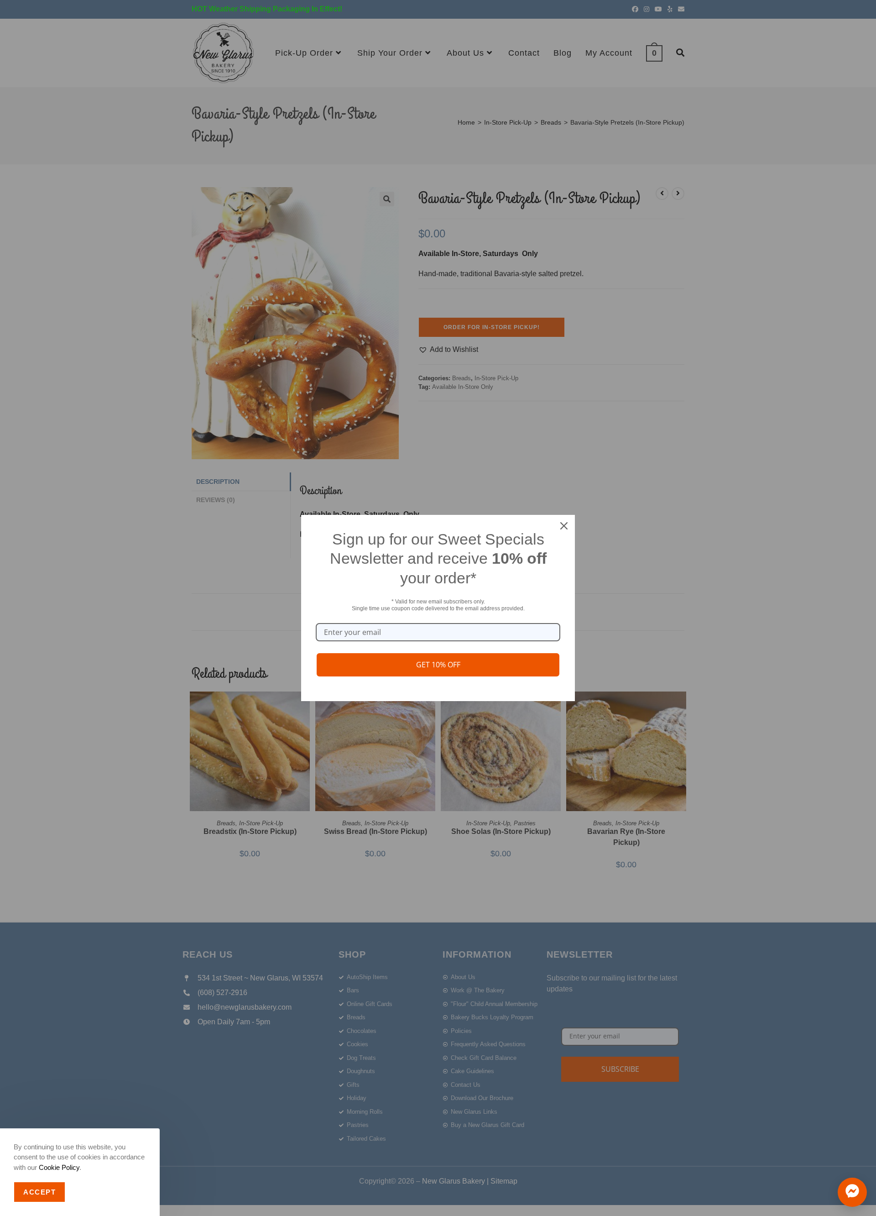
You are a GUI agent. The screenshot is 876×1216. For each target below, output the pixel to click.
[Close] (564, 526)
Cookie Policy (59, 1167)
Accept (39, 1192)
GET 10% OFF (438, 665)
